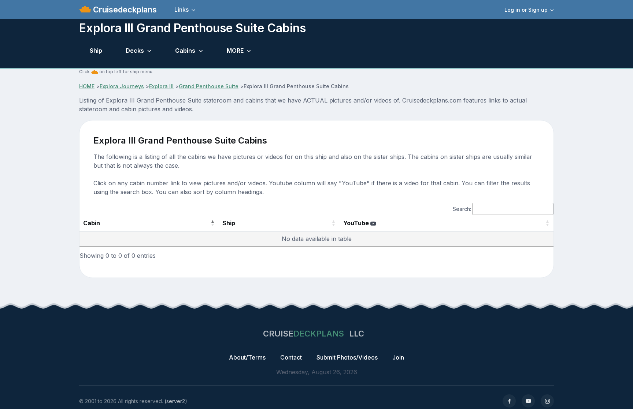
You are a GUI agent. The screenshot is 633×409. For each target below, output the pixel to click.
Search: (462, 209)
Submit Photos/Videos (347, 357)
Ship (96, 50)
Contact (291, 357)
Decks (135, 50)
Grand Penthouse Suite (208, 86)
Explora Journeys (122, 86)
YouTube (356, 223)
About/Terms (247, 357)
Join (398, 357)
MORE (235, 50)
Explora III (161, 86)
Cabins (185, 50)
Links (181, 9)
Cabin (91, 223)
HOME (87, 86)
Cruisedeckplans (124, 9)
